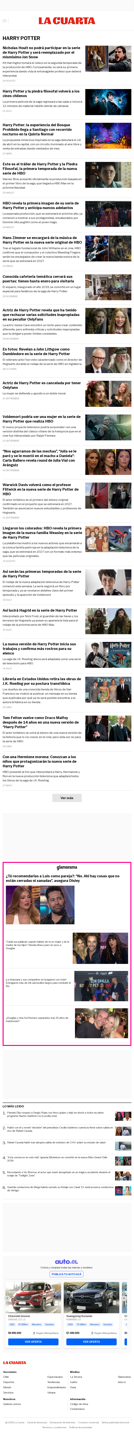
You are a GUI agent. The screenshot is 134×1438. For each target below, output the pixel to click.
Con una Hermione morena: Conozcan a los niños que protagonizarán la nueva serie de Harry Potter (39, 761)
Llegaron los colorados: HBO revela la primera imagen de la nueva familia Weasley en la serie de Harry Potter (42, 533)
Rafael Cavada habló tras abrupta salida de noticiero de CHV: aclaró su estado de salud (56, 1142)
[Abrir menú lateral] (6, 20)
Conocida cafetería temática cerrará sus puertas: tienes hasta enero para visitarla (38, 279)
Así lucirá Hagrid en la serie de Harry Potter (40, 610)
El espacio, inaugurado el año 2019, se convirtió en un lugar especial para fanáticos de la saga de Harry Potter (42, 289)
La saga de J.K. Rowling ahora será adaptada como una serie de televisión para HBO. (42, 661)
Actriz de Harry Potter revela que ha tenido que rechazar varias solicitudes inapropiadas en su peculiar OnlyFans (41, 315)
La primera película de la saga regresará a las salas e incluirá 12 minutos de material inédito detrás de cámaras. (42, 104)
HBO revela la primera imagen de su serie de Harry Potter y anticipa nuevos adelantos (41, 205)
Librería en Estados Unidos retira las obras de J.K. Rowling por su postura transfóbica (42, 681)
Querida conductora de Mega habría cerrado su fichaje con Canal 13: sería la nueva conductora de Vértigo (60, 1189)
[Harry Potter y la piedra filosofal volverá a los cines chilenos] (108, 102)
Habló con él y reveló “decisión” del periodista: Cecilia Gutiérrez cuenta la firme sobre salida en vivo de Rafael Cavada (60, 1129)
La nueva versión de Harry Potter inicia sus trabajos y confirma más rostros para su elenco (39, 649)
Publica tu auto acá (66, 1274)
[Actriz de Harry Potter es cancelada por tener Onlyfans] (108, 394)
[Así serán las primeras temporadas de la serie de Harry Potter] (108, 582)
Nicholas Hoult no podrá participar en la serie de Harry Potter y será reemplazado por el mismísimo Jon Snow (41, 52)
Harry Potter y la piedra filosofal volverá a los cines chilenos (41, 93)
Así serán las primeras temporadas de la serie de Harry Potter (42, 574)
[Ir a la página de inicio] (67, 21)
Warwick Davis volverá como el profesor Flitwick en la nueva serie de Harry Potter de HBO (41, 489)
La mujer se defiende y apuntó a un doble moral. (34, 393)
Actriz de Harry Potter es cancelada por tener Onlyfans (42, 385)
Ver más (67, 798)
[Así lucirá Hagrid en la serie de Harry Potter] (108, 621)
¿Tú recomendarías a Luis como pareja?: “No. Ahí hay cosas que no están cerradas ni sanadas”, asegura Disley (62, 878)
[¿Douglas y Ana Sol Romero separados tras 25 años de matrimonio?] (101, 1023)
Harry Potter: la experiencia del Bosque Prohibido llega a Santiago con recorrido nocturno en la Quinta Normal (37, 130)
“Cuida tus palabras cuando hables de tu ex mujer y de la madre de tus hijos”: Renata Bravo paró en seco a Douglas (37, 945)
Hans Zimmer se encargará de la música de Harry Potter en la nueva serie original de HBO (42, 240)
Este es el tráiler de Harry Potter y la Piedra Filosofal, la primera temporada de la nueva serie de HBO (40, 169)
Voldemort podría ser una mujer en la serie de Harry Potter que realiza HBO (42, 419)
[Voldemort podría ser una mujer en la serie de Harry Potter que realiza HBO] (108, 428)
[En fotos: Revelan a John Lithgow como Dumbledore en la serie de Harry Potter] (108, 360)
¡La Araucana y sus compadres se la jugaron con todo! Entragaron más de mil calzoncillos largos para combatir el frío (38, 983)
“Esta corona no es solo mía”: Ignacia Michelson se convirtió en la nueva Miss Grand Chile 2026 (57, 1159)
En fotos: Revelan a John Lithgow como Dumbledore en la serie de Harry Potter (36, 351)
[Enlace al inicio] (67, 868)
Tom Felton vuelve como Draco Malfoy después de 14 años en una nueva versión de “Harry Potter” (41, 722)
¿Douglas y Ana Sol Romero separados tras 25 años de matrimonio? (37, 1019)
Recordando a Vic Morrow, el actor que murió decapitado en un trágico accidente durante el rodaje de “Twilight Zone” (58, 1174)
